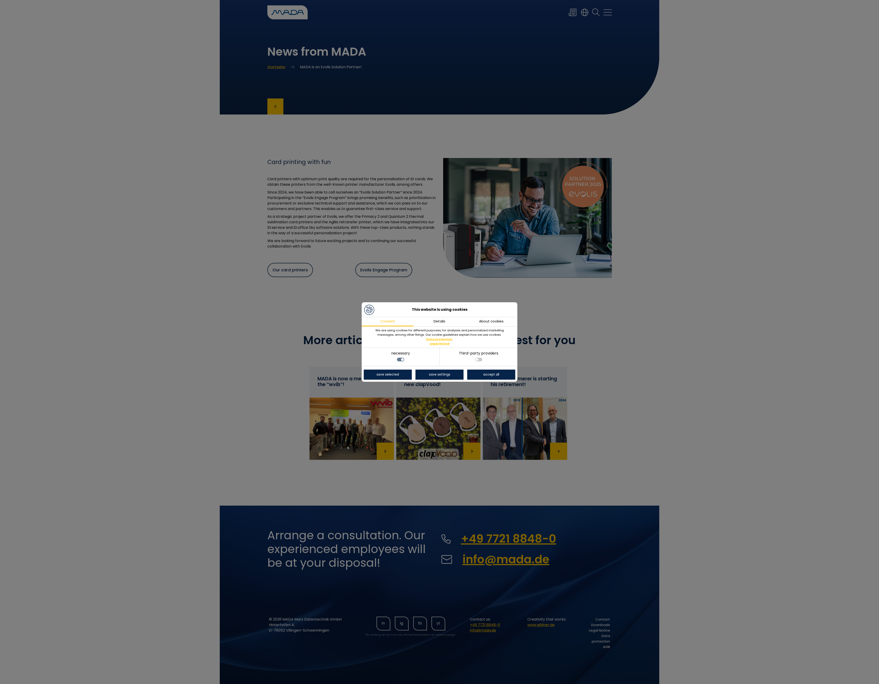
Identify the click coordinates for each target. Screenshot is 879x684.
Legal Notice (439, 343)
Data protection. (439, 339)
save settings (439, 374)
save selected (388, 374)
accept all (491, 374)
